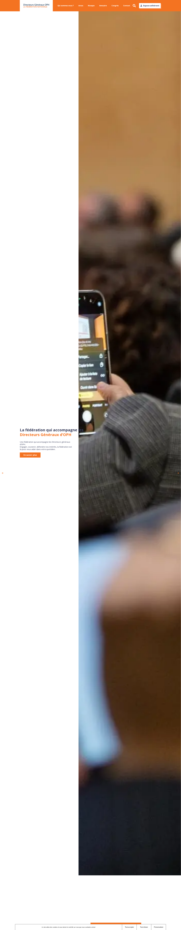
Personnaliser (158, 927)
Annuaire (103, 5)
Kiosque (91, 5)
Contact (126, 5)
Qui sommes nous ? (66, 5)
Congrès (115, 5)
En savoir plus (30, 455)
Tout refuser (144, 927)
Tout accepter (129, 927)
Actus (80, 5)
